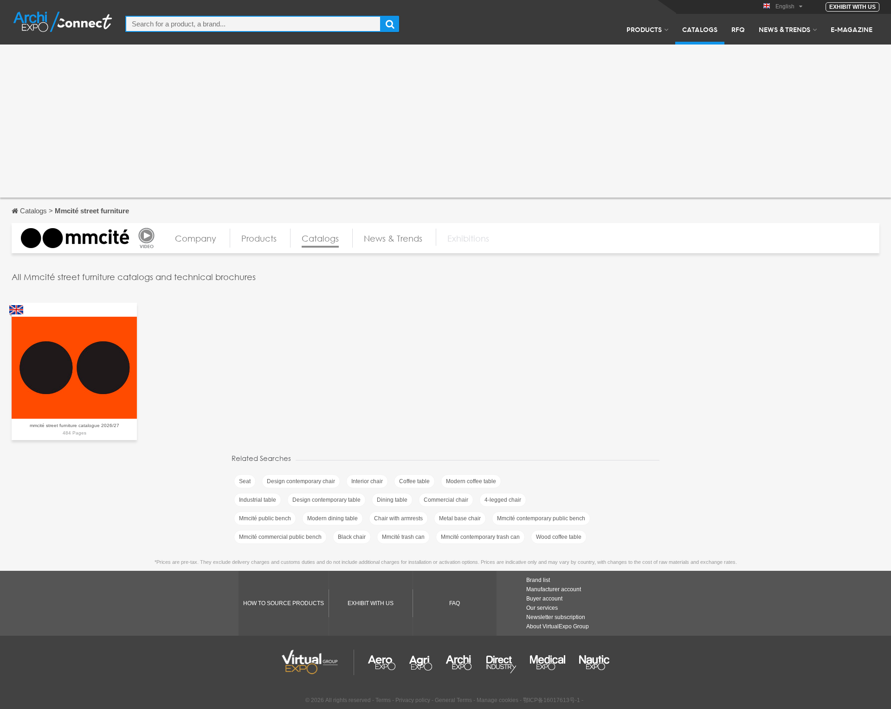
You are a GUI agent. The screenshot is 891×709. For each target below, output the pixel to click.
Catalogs (699, 29)
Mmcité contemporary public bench (541, 518)
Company (195, 238)
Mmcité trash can (403, 537)
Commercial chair (446, 500)
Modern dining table (332, 518)
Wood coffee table (558, 537)
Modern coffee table (471, 481)
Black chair (352, 537)
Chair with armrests (398, 518)
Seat (245, 481)
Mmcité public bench (265, 518)
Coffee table (414, 481)
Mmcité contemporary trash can (480, 537)
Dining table (392, 500)
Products (644, 29)
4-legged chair (502, 500)
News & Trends (784, 29)
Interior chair (367, 481)
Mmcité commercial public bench (280, 537)
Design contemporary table (326, 500)
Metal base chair (460, 518)
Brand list (538, 580)
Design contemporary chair (301, 481)
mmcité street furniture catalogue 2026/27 (74, 425)
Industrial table (257, 500)
